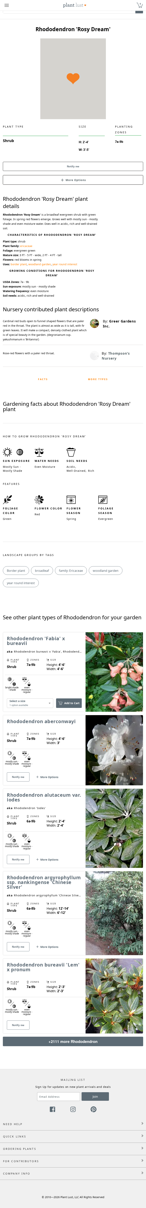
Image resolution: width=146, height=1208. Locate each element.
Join (95, 1096)
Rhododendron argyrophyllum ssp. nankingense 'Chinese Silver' (44, 882)
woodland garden (39, 264)
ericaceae (26, 246)
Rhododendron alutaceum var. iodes (44, 797)
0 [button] (140, 3)
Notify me (73, 166)
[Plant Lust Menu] (6, 5)
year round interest (64, 264)
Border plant (16, 571)
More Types (98, 379)
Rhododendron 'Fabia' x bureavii (36, 640)
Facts (43, 379)
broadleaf (42, 571)
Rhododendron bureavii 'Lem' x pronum (43, 967)
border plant (19, 264)
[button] (73, 179)
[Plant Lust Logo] (74, 5)
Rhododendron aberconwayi (41, 721)
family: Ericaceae (71, 571)
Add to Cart (71, 703)
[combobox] (30, 703)
